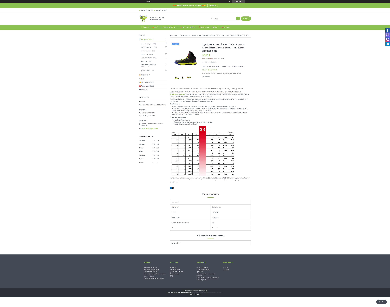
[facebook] (171, 188)
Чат (383, 302)
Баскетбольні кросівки (182, 35)
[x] (173, 188)
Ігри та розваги (149, 276)
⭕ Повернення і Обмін (146, 86)
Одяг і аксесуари (146, 44)
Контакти (226, 269)
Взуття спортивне (146, 47)
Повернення (174, 274)
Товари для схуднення (151, 269)
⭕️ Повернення (204, 27)
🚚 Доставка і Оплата (188, 27)
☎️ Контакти (225, 27)
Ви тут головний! (202, 267)
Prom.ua (204, 290)
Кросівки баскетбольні (177, 94)
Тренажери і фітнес (150, 267)
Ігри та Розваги (145, 70)
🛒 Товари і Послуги (168, 27)
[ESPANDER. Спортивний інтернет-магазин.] (143, 22)
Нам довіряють (202, 280)
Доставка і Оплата (176, 272)
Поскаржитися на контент (199, 292)
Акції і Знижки (175, 269)
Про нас (225, 267)
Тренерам (200, 272)
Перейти (212, 5)
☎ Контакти (143, 90)
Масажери (144, 61)
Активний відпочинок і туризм (154, 278)
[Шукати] (238, 18)
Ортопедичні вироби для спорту (148, 65)
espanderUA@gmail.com (150, 128)
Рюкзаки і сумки (146, 51)
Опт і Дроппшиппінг (203, 269)
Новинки (173, 267)
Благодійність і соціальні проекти (208, 277)
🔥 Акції (154, 27)
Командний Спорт (146, 58)
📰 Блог (215, 27)
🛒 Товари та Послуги (146, 39)
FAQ (171, 276)
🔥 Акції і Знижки (144, 75)
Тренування (144, 54)
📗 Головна (145, 27)
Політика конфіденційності (215, 292)
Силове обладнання (151, 272)
